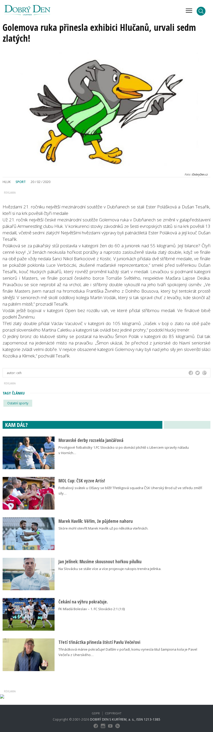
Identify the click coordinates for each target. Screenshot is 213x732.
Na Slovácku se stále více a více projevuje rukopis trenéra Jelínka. (109, 568)
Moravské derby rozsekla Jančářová (90, 440)
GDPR (96, 713)
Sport (21, 182)
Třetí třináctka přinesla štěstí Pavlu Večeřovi (99, 642)
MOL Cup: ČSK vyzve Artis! (81, 481)
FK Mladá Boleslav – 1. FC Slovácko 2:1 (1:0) (91, 609)
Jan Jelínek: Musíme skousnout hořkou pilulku (100, 562)
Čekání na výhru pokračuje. (83, 602)
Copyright (113, 713)
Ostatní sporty (17, 403)
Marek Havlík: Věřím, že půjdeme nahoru (95, 521)
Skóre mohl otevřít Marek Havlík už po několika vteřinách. (103, 528)
